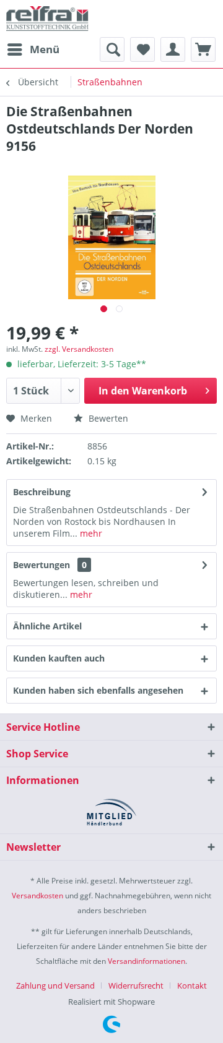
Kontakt (192, 985)
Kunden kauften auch (59, 658)
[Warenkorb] (203, 49)
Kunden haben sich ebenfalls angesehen (98, 690)
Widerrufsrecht (136, 985)
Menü (44, 49)
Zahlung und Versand (55, 985)
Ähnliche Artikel (47, 626)
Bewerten (107, 418)
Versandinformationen (146, 961)
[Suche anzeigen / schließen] (112, 49)
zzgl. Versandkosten (79, 349)
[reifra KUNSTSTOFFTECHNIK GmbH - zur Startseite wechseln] (47, 18)
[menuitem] (33, 49)
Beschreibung (42, 492)
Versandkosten (37, 895)
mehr (89, 533)
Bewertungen (41, 565)
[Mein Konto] (172, 49)
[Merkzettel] (142, 49)
